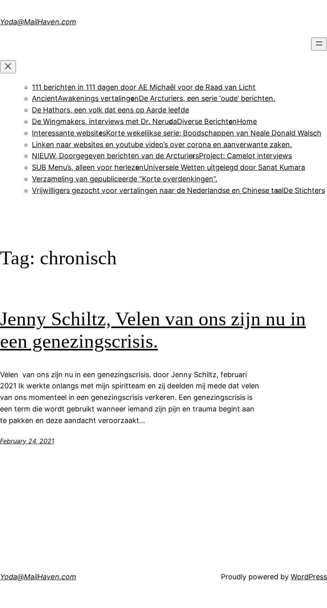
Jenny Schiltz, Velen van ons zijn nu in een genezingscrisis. (153, 330)
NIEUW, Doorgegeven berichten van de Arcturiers (115, 156)
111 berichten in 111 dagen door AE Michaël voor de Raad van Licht (144, 87)
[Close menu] (8, 66)
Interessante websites (69, 133)
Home (247, 121)
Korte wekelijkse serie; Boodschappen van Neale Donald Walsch (213, 133)
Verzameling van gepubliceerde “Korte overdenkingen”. (124, 179)
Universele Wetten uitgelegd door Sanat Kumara (224, 167)
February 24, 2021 (27, 441)
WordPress (309, 577)
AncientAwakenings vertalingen (85, 98)
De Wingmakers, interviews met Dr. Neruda (104, 121)
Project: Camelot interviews (245, 156)
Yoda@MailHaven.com (38, 22)
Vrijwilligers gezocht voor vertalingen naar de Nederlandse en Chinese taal (158, 190)
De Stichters (304, 190)
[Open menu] (319, 44)
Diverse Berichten (207, 121)
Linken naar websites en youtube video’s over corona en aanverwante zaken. (162, 144)
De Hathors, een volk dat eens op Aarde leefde (110, 110)
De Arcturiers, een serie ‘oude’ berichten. (207, 98)
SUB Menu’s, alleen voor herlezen (88, 167)
